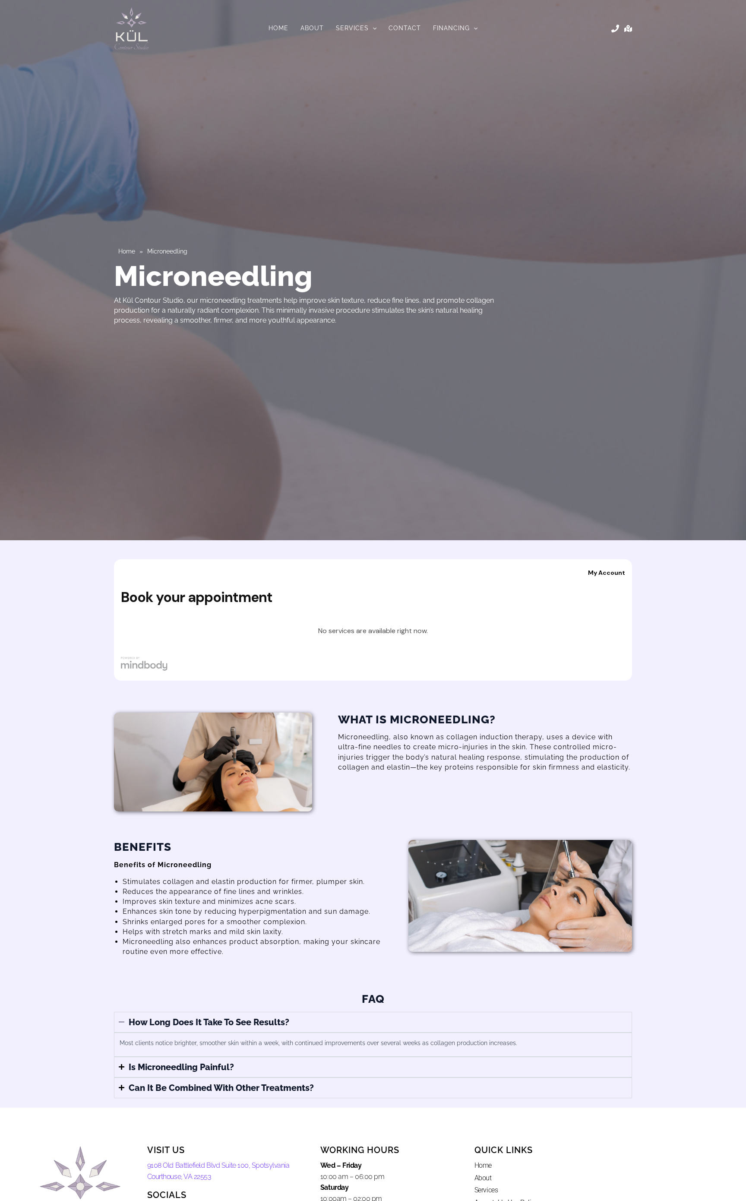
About (312, 28)
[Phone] (615, 28)
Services (352, 28)
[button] (372, 28)
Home (278, 28)
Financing (451, 28)
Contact (405, 28)
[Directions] (628, 28)
